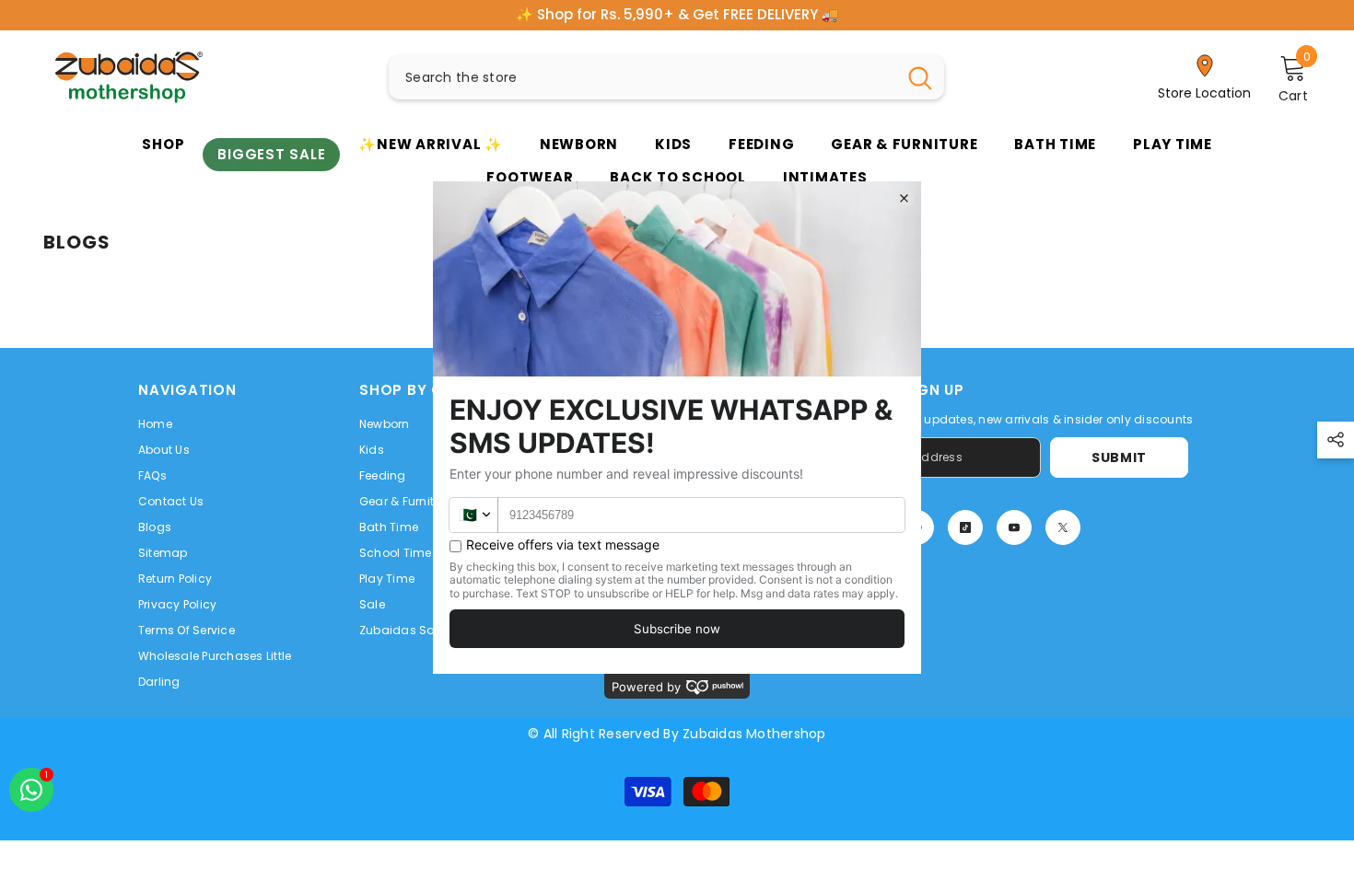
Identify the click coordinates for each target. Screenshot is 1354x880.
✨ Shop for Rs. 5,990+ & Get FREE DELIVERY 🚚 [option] (677, 14)
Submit (1119, 457)
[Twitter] (1062, 527)
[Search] (666, 77)
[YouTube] (1014, 527)
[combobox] (642, 77)
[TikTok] (965, 527)
